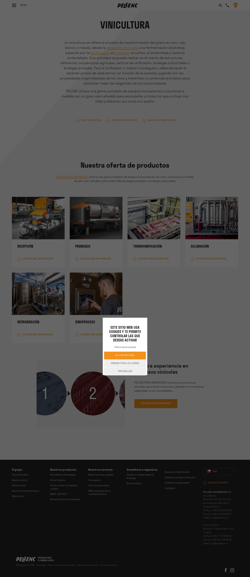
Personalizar (125, 371)
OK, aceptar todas (125, 355)
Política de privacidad (125, 347)
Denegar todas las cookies (125, 363)
